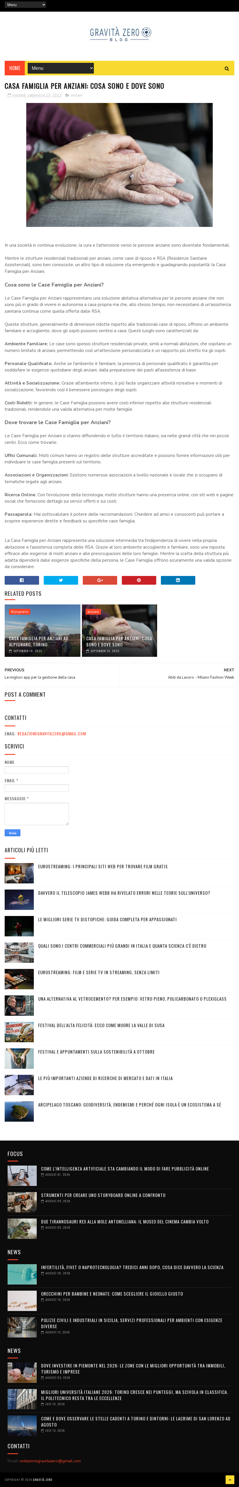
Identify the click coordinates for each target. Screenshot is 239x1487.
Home (14, 68)
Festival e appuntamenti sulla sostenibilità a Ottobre (96, 1051)
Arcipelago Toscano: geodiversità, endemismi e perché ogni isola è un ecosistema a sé (129, 1104)
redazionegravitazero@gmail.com (51, 733)
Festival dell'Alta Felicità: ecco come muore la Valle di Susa (101, 1025)
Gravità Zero (42, 1479)
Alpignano (20, 611)
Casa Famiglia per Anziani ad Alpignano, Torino (38, 641)
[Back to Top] (230, 1479)
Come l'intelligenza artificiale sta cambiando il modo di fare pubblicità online (125, 1168)
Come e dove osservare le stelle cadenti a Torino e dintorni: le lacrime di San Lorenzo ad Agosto (136, 1421)
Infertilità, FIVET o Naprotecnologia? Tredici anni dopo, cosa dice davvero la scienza (132, 1267)
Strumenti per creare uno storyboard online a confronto (103, 1195)
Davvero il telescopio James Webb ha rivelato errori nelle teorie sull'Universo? (124, 893)
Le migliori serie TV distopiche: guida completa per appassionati (107, 919)
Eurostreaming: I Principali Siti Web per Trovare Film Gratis (103, 866)
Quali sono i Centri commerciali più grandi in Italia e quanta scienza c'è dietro (122, 945)
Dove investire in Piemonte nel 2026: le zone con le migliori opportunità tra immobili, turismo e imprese (133, 1368)
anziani (76, 95)
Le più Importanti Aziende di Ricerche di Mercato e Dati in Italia (105, 1078)
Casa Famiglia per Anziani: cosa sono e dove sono (119, 641)
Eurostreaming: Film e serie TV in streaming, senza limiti (99, 972)
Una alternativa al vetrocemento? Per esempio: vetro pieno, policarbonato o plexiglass (132, 998)
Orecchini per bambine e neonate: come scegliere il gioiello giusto (112, 1293)
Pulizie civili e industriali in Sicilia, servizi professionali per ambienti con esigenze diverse (131, 1323)
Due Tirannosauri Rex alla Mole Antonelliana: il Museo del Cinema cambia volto (125, 1221)
